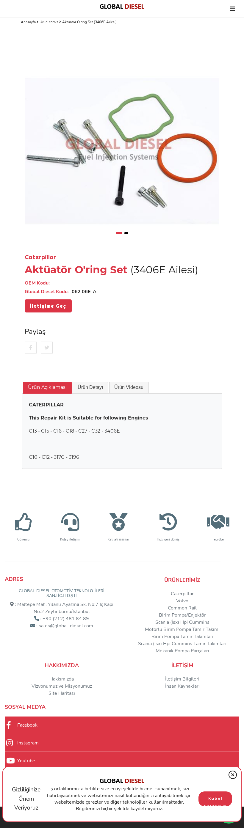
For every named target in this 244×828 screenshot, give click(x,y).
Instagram (28, 743)
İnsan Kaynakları (182, 686)
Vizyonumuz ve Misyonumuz (62, 686)
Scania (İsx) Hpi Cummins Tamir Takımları (182, 643)
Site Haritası (62, 693)
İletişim (182, 665)
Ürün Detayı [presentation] (90, 387)
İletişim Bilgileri (182, 679)
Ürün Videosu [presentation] (128, 387)
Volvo (182, 601)
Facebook (27, 725)
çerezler (94, 802)
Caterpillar (182, 593)
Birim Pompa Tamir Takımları (182, 636)
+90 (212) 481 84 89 (66, 618)
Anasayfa (29, 22)
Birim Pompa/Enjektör (182, 615)
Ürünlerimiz (49, 22)
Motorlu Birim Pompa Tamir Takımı (182, 629)
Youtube (26, 761)
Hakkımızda (62, 665)
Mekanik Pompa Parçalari (182, 651)
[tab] (47, 388)
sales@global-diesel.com (66, 626)
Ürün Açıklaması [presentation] (47, 387)
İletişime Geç (48, 306)
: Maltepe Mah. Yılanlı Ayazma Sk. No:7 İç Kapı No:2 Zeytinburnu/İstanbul (63, 608)
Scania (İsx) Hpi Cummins (182, 622)
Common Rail (182, 608)
